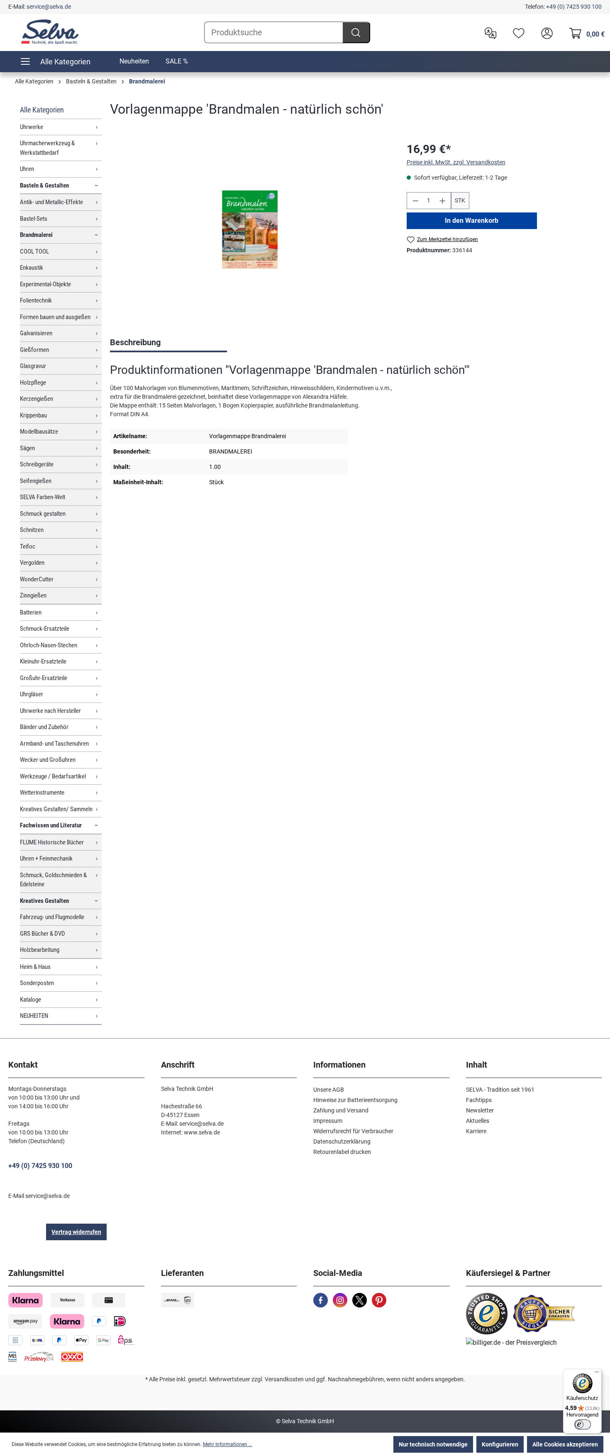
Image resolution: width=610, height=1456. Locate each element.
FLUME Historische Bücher (52, 842)
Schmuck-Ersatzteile (44, 628)
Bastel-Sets (33, 218)
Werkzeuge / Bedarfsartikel (53, 776)
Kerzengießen (36, 398)
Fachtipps (479, 1100)
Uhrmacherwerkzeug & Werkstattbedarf (47, 147)
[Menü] (597, 1374)
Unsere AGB (328, 1089)
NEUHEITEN (34, 1015)
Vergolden (32, 562)
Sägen (27, 448)
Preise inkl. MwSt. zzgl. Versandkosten (456, 162)
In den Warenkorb (471, 220)
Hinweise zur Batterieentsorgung (355, 1100)
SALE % (177, 61)
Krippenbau (33, 415)
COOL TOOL (34, 251)
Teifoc (27, 546)
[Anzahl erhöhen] (442, 200)
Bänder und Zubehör (44, 727)
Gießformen (34, 350)
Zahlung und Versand (340, 1110)
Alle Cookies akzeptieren (565, 1444)
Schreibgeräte (37, 464)
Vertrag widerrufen (76, 1232)
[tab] (168, 343)
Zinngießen (33, 595)
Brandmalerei (36, 235)
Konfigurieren (500, 1444)
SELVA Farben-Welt (42, 497)
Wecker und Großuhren (48, 759)
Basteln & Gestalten (44, 185)
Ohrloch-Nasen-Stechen (48, 645)
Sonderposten (37, 983)
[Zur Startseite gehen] (49, 32)
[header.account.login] (545, 32)
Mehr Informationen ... (227, 1444)
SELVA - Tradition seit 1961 (500, 1089)
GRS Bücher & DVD (42, 933)
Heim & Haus (35, 967)
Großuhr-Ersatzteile (43, 678)
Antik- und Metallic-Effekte (51, 202)
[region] (250, 230)
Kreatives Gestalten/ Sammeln (56, 809)
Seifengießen (35, 481)
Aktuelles (477, 1120)
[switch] (582, 1424)
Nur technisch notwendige (433, 1444)
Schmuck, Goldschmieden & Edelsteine (53, 879)
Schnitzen (32, 530)
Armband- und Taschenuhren (54, 743)
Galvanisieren (36, 333)
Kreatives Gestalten (44, 901)
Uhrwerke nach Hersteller (50, 711)
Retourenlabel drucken (342, 1152)
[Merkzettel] (517, 32)
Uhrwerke (31, 127)
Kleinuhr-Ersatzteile (43, 661)
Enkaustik (31, 267)
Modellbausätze (39, 431)
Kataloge (30, 999)
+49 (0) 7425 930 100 (574, 6)
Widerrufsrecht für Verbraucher (353, 1131)
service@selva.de (49, 6)
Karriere (476, 1131)
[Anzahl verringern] (415, 200)
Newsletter (480, 1110)
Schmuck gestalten (43, 513)
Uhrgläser (31, 694)
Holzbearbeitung (39, 950)
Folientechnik (36, 300)
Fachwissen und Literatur (51, 825)
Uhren (27, 169)
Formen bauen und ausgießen (55, 317)
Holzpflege (33, 382)
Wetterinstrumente (42, 792)
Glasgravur (33, 366)
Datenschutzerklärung (342, 1141)
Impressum (327, 1120)
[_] (249, 229)
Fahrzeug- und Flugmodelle (52, 917)
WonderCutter (37, 579)
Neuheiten (134, 61)
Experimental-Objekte (45, 284)
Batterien (30, 612)
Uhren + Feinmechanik (46, 858)
